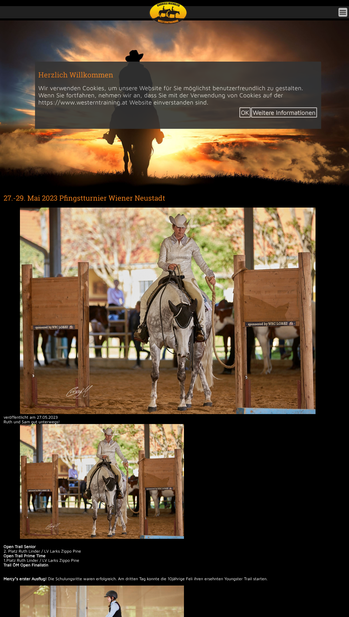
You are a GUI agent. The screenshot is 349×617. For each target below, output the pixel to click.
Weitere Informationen (284, 112)
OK (245, 112)
